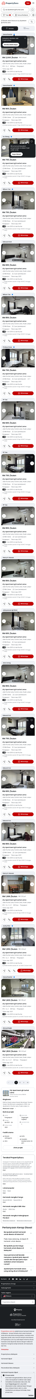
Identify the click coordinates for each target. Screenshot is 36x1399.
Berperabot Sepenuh (9, 1220)
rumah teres (6, 1166)
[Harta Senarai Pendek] (31, 39)
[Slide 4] (17, 52)
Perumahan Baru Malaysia (10, 1368)
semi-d (29, 1166)
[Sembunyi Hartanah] (27, 39)
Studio (5, 1209)
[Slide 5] (19, 52)
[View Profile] (18, 34)
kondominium (15, 1166)
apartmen (23, 1166)
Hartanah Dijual (6, 1359)
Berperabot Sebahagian (24, 1220)
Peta (27, 28)
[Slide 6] (21, 312)
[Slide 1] (13, 52)
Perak (9, 1191)
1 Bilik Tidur (11, 1209)
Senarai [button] (11, 28)
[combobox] (17, 10)
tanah (12, 1168)
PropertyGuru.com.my (7, 1331)
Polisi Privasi (13, 1384)
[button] (9, 1108)
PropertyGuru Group (8, 1284)
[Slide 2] (14, 52)
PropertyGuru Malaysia (9, 1354)
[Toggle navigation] (33, 3)
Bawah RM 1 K (18, 1200)
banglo (5, 1168)
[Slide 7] (22, 52)
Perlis (4, 1191)
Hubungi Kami (6, 1288)
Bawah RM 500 (7, 1200)
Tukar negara (6, 1293)
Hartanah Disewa (7, 1363)
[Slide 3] (16, 52)
